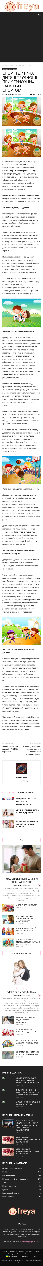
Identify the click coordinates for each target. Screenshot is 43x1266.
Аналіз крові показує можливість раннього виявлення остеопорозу (27, 1080)
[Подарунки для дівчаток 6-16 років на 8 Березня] (21, 859)
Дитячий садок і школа (23, 65)
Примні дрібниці (21, 989)
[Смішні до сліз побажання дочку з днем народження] (8, 1140)
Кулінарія (11, 1254)
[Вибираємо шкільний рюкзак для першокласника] (8, 799)
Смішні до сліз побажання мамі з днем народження (27, 1151)
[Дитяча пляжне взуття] (8, 908)
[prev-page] (3, 832)
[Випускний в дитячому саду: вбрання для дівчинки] (8, 824)
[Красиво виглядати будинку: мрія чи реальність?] (8, 1020)
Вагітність (29, 1251)
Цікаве (5, 1251)
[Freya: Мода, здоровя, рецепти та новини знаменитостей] (21, 6)
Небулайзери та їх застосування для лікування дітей (24, 918)
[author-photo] (21, 774)
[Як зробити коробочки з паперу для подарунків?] (8, 1055)
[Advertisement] (21, 40)
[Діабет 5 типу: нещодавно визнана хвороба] (8, 1105)
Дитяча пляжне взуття (26, 905)
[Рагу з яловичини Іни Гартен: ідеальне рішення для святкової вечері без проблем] (8, 1093)
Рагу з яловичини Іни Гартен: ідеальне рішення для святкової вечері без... (28, 1092)
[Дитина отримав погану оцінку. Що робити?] (8, 813)
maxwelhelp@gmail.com (29, 1241)
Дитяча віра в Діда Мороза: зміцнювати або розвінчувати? (28, 941)
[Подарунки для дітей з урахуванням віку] (8, 931)
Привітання (29, 1254)
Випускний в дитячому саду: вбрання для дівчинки (27, 824)
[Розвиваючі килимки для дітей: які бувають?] (8, 1044)
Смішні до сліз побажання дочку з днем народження (28, 1139)
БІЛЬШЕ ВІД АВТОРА (26, 792)
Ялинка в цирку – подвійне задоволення (27, 1030)
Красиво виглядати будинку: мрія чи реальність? (25, 1019)
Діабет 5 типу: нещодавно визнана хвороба (28, 1103)
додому (5, 65)
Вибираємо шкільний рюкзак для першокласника (26, 801)
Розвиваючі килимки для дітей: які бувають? (27, 1042)
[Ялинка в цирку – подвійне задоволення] (8, 1032)
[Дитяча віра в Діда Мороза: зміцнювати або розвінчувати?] (8, 942)
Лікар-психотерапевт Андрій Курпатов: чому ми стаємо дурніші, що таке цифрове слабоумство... (27, 1125)
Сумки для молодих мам (21, 992)
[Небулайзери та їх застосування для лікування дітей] (8, 919)
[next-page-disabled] (7, 832)
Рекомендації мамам (16, 1251)
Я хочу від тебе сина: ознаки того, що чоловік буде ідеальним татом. (32, 750)
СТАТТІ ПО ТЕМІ (8, 792)
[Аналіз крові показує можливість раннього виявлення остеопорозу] (8, 1081)
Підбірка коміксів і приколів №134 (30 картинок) (10, 749)
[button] (4, 15)
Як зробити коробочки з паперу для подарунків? (27, 1053)
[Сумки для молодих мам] (21, 972)
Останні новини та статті (28, 1256)
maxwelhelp (9, 94)
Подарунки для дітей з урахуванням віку (26, 929)
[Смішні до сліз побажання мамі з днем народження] (8, 1152)
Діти (11, 65)
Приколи (20, 1254)
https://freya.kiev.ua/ (21, 781)
